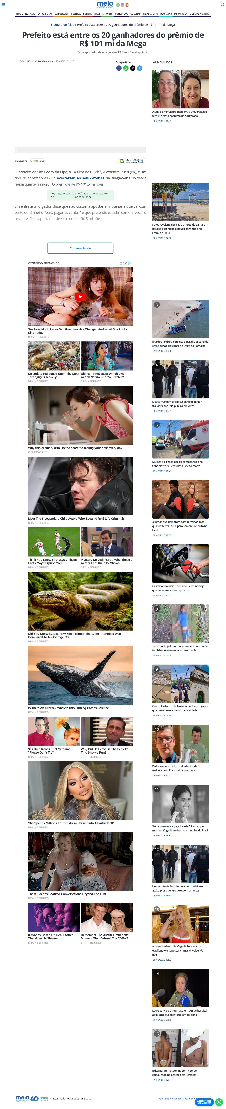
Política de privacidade (170, 1098)
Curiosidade (61, 13)
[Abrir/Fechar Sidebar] (3, 4)
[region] (180, 154)
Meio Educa (180, 13)
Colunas (135, 13)
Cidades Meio (150, 13)
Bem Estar (166, 13)
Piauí (97, 13)
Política (76, 13)
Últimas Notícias (200, 13)
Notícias (30, 13)
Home (19, 13)
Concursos (121, 13)
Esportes (107, 13)
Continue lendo (80, 248)
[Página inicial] (105, 4)
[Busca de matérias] (222, 5)
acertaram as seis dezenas (79, 177)
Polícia (87, 13)
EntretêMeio (45, 13)
